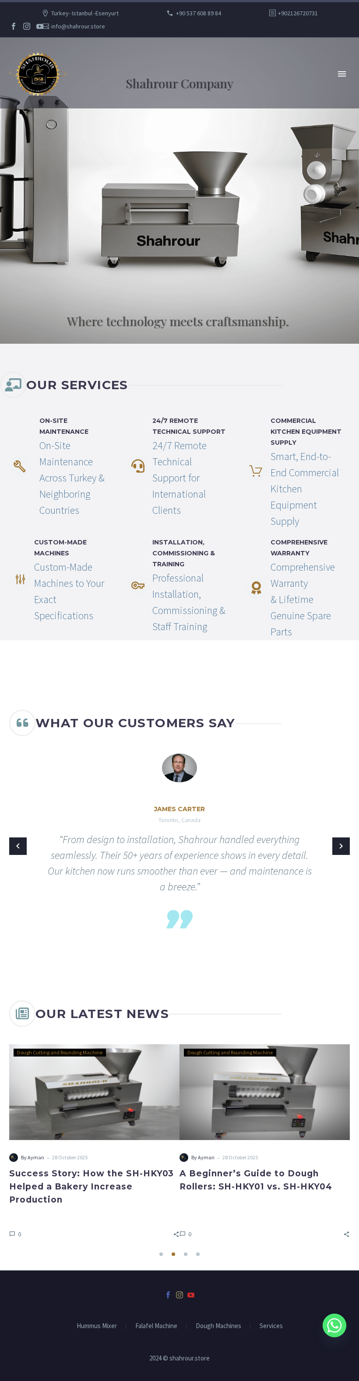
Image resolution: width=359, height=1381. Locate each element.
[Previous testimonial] (18, 845)
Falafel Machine (156, 1326)
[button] (176, 1234)
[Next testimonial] (341, 845)
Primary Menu (342, 73)
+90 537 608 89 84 (198, 13)
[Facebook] (13, 26)
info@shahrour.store (78, 26)
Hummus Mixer (97, 1326)
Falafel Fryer (201, 1052)
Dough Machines (218, 1326)
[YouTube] (39, 26)
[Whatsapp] (334, 1325)
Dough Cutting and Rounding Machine (59, 1052)
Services (271, 1326)
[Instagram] (26, 26)
